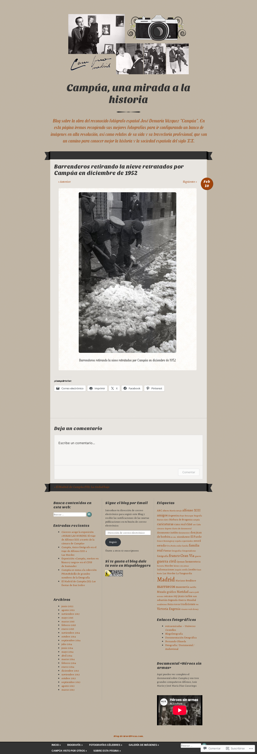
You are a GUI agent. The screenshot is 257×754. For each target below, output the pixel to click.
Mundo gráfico (166, 592)
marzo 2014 (68, 659)
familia (185, 545)
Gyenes (180, 562)
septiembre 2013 (70, 682)
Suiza (170, 604)
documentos (184, 532)
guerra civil (166, 561)
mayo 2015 (67, 618)
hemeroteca (193, 562)
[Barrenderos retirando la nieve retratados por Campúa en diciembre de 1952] (127, 352)
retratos (168, 596)
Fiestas (167, 551)
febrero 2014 (68, 663)
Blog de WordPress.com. (129, 736)
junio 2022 (67, 606)
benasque (189, 515)
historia (160, 565)
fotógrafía (162, 556)
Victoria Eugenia (169, 608)
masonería (182, 587)
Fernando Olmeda (175, 641)
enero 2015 (67, 629)
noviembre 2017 (70, 614)
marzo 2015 (67, 621)
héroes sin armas (181, 565)
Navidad (183, 591)
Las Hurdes (169, 573)
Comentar (188, 472)
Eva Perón (171, 545)
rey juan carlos (182, 596)
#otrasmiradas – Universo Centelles (180, 628)
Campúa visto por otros (68, 750)
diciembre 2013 (70, 671)
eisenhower (183, 537)
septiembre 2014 (71, 640)
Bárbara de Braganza (180, 519)
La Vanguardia (184, 573)
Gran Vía (187, 555)
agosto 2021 (68, 610)
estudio (162, 545)
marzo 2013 (67, 690)
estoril (197, 541)
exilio (178, 545)
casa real (180, 524)
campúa (196, 519)
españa (178, 540)
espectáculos (187, 540)
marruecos (166, 586)
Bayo (182, 515)
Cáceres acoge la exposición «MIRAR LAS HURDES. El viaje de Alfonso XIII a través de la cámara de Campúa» (78, 537)
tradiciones (188, 604)
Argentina (173, 515)
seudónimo (162, 604)
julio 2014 (66, 644)
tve (197, 604)
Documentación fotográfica (181, 637)
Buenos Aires (163, 519)
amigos (162, 515)
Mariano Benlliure (185, 580)
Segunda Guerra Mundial (182, 600)
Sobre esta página (106, 750)
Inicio (55, 745)
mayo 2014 (67, 652)
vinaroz (184, 609)
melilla (193, 587)
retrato (160, 596)
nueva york (194, 592)
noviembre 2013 (70, 674)
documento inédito (167, 532)
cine (189, 524)
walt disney (193, 609)
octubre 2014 (68, 636)
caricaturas (165, 524)
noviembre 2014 (70, 633)
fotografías (177, 550)
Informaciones (165, 569)
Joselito (192, 569)
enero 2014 (67, 667)
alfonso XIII (191, 510)
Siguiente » (190, 182)
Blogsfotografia (174, 634)
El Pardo (196, 537)
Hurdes (169, 566)
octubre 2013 (68, 678)
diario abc (176, 528)
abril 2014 (66, 655)
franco (174, 555)
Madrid (166, 579)
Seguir (113, 542)
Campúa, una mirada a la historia (129, 94)
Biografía (74, 745)
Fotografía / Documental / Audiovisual (179, 647)
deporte (168, 528)
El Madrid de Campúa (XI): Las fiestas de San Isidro (78, 583)
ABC (159, 510)
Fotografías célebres (104, 745)
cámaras (160, 528)
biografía (198, 515)
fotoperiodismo (189, 550)
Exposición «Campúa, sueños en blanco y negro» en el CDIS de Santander (80, 562)
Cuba (198, 524)
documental (186, 528)
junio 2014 (67, 648)
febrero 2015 (68, 625)
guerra (198, 556)
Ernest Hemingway (165, 540)
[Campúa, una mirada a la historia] (128, 44)
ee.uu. (173, 536)
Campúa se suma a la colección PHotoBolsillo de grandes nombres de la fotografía (79, 573)
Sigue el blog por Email (126, 503)
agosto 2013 (67, 686)
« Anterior (64, 182)
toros (177, 604)
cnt (194, 524)
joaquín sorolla (181, 569)
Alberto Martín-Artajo (172, 510)
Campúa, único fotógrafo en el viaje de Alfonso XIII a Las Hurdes (78, 551)
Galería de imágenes (143, 745)
